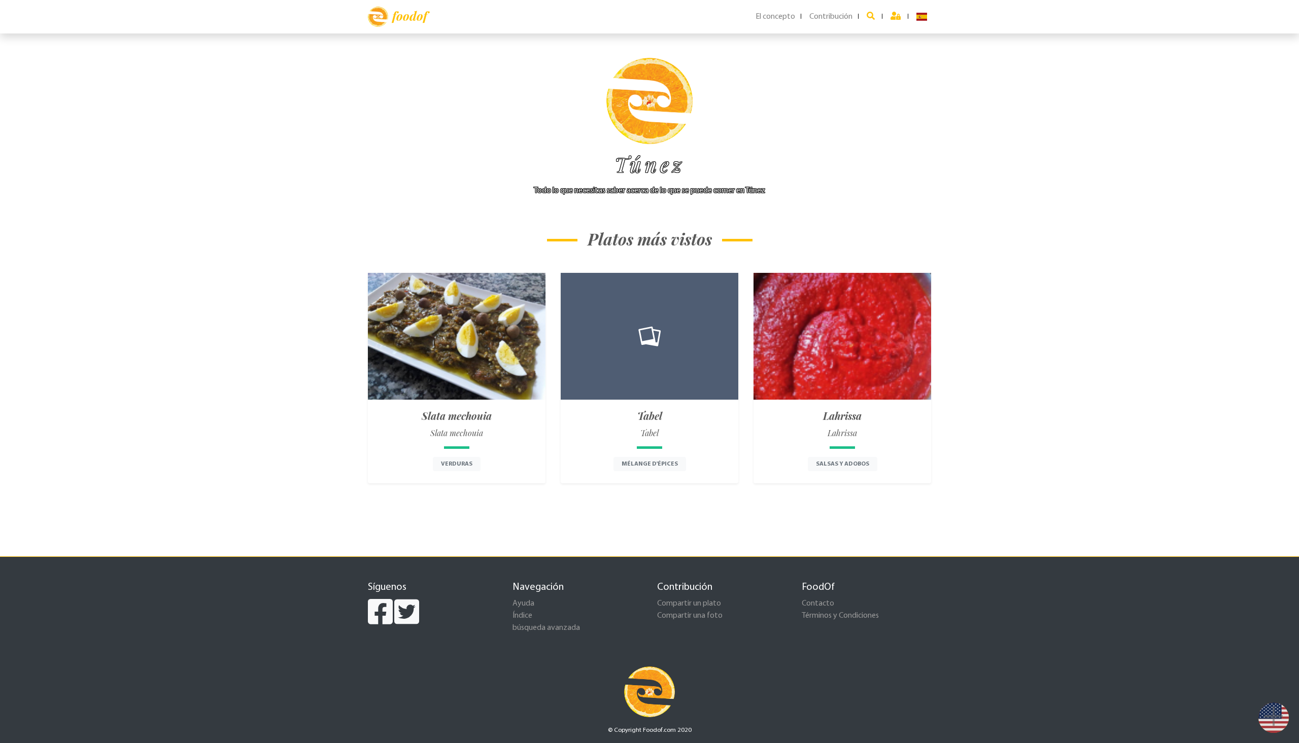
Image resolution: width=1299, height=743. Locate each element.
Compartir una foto (690, 616)
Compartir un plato (689, 603)
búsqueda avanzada (546, 628)
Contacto (818, 603)
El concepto (775, 17)
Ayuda (523, 603)
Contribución (830, 17)
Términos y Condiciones (840, 616)
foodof (409, 16)
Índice (522, 616)
